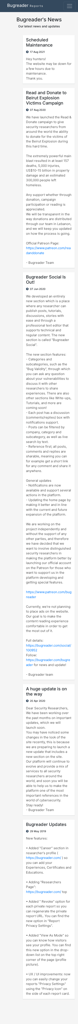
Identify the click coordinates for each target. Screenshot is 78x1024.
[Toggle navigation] (69, 6)
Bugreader (25, 5)
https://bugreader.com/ (43, 858)
